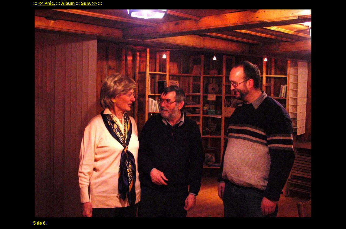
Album (68, 3)
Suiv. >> (89, 3)
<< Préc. (46, 3)
